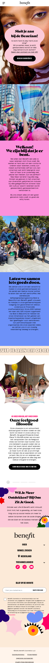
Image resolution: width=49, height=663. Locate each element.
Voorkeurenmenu (18, 654)
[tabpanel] (24, 418)
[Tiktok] (18, 567)
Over (24, 544)
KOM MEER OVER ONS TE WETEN (24, 466)
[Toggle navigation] (4, 3)
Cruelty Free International (24, 662)
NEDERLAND (26, 556)
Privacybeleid (32, 654)
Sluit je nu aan (38, 590)
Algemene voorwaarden (24, 658)
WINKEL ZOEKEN (24, 550)
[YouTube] (31, 567)
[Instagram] (24, 567)
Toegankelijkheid (24, 562)
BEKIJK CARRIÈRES (24, 58)
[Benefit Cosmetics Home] (24, 3)
